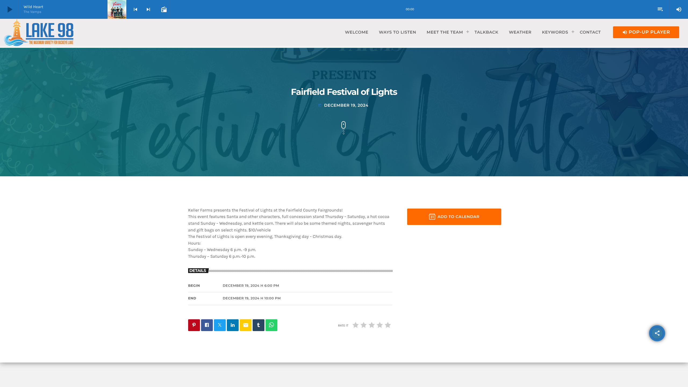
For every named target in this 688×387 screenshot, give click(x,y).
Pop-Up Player (646, 32)
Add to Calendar (458, 216)
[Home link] (38, 32)
